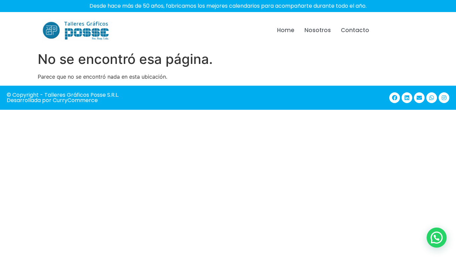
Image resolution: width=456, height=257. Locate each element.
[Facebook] (394, 97)
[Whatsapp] (431, 97)
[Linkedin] (407, 97)
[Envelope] (419, 97)
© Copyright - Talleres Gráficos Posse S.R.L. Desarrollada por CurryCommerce (63, 97)
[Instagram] (444, 97)
